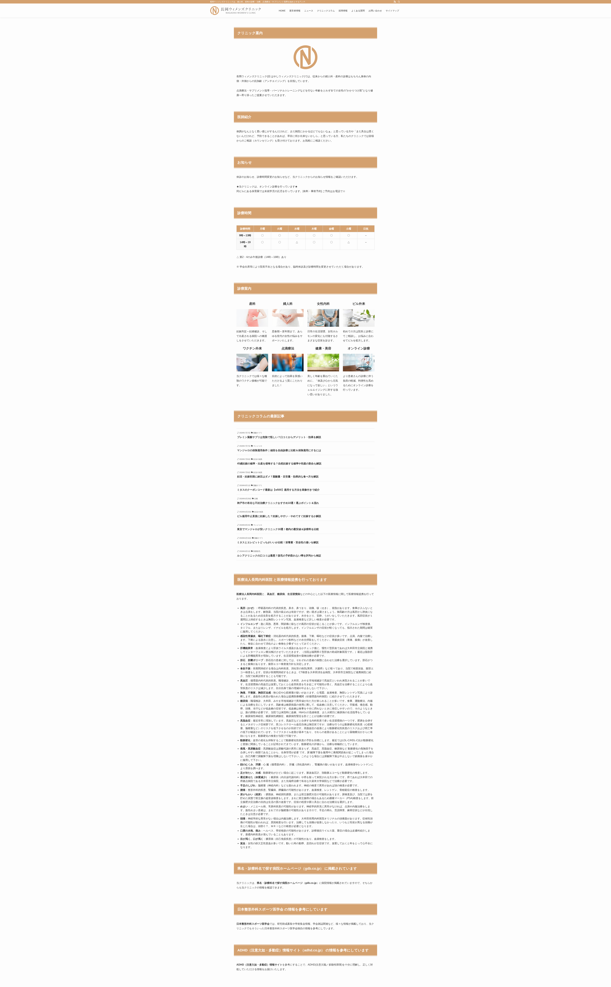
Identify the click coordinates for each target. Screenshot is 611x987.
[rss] (395, 1)
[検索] (399, 1)
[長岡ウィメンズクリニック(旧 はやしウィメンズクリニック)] (235, 10)
